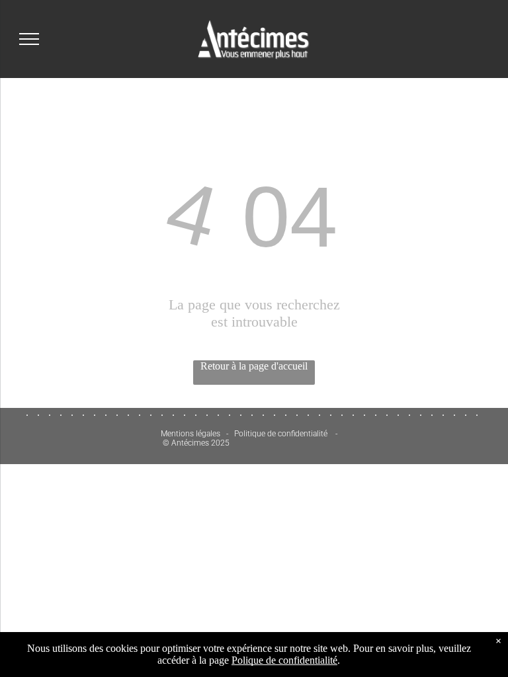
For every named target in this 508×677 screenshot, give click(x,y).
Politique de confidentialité (280, 433)
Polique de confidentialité (284, 660)
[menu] (29, 39)
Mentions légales (190, 433)
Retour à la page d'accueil (254, 366)
